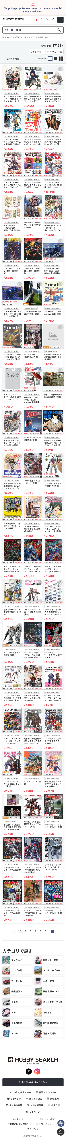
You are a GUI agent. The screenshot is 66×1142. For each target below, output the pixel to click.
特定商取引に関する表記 (18, 1124)
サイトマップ (33, 1129)
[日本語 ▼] (36, 19)
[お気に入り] (42, 19)
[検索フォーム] (53, 19)
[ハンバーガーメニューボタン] (60, 20)
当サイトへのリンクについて (48, 1124)
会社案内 (16, 1119)
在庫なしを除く (13, 58)
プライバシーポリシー (48, 1119)
